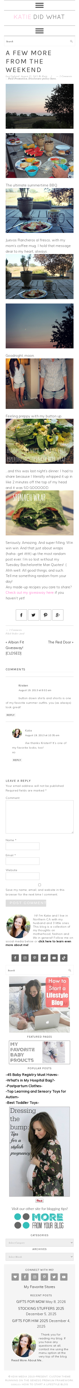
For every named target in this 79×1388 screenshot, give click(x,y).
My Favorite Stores (39, 1287)
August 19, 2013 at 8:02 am (35, 690)
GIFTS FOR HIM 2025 (30, 1321)
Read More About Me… (27, 1360)
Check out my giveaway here (30, 592)
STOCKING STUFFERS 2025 (41, 1308)
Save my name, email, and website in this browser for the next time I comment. (35, 892)
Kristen (23, 685)
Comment (13, 798)
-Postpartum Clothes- (24, 1086)
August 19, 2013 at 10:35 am (42, 735)
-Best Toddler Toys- (22, 1102)
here (53, 78)
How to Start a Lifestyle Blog (45, 1384)
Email (11, 855)
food (22, 633)
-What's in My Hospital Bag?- (30, 1080)
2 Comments (66, 76)
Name (11, 840)
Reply (11, 715)
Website (11, 870)
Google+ (16, 1384)
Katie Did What (39, 18)
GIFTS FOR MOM (30, 1302)
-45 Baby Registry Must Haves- (32, 1074)
